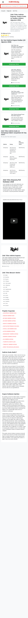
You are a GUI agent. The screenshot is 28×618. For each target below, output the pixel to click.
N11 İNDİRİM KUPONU (8, 339)
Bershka (7, 277)
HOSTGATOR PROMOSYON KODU (11, 326)
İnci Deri (7, 291)
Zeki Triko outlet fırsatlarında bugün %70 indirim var (17, 93)
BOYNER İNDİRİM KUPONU (9, 320)
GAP (6, 287)
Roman (7, 305)
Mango (6, 297)
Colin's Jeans (8, 283)
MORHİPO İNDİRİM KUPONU (9, 336)
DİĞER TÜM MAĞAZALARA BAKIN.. (11, 347)
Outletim (7, 301)
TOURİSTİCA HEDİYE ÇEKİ (9, 341)
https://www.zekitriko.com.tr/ (14, 252)
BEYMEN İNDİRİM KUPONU (9, 318)
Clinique (7, 281)
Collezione (7, 285)
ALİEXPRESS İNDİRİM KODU (9, 313)
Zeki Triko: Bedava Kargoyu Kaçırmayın (16, 70)
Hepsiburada (8, 289)
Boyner (7, 279)
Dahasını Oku (6, 266)
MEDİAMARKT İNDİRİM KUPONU (10, 334)
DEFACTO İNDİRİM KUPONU (9, 323)
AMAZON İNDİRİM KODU (8, 315)
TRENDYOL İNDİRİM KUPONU (10, 344)
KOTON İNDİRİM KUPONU (9, 331)
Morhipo (7, 299)
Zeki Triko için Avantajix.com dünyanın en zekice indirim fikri (17, 46)
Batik (6, 275)
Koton (6, 295)
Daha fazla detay (16, 61)
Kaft (6, 293)
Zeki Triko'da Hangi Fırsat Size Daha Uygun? (17, 115)
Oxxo (6, 303)
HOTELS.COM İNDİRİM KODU (10, 328)
